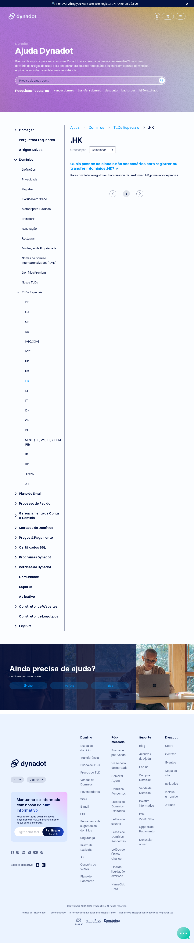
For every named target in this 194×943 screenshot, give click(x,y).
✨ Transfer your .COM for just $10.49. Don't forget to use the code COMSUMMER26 (95, 3)
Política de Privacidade (33, 912)
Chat (30, 685)
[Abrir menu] (180, 16)
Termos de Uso (57, 912)
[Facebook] (12, 852)
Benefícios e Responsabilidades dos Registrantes (146, 912)
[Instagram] (17, 852)
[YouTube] (35, 852)
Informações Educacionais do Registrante (93, 912)
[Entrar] (157, 16)
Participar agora (53, 831)
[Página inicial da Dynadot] (22, 16)
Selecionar (99, 150)
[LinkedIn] (23, 852)
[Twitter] (29, 852)
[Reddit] (41, 852)
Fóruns (69, 685)
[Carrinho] (168, 16)
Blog (110, 685)
